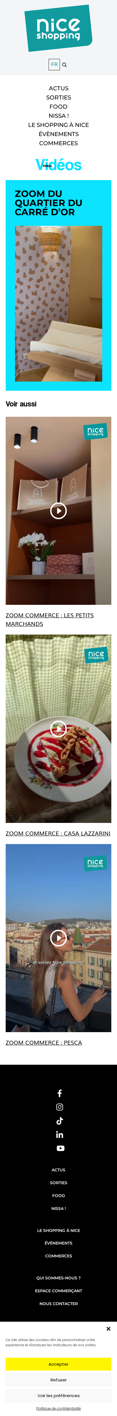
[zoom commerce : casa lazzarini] (58, 729)
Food (58, 106)
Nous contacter (58, 1303)
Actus (58, 88)
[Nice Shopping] (58, 32)
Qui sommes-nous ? (58, 1278)
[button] (108, 1329)
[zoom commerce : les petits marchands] (58, 511)
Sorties (58, 97)
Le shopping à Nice (58, 124)
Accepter (58, 1364)
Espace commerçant (58, 1290)
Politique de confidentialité (58, 1408)
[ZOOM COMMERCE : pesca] (58, 938)
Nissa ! (59, 115)
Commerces (58, 143)
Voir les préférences (58, 1396)
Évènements (59, 134)
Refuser (59, 1380)
